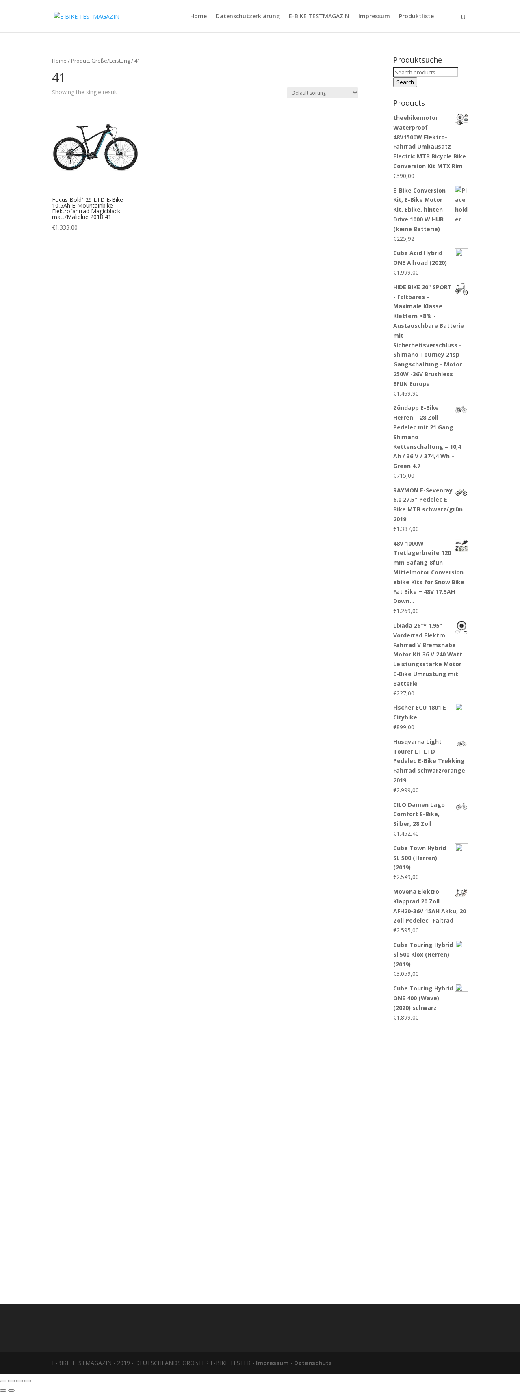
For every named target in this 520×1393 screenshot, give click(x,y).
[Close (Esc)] (3, 1381)
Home (198, 16)
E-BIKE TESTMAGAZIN (319, 16)
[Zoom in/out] (27, 1381)
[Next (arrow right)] (11, 1390)
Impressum (374, 16)
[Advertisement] (430, 1158)
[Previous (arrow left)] (3, 1390)
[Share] (11, 1381)
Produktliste (416, 16)
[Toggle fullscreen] (19, 1381)
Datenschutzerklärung (248, 16)
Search (405, 82)
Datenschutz (313, 1363)
